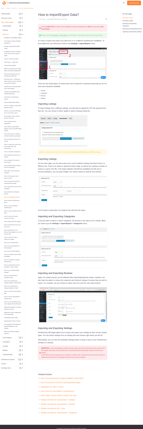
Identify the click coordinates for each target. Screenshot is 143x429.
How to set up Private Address (12, 251)
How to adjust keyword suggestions (10, 122)
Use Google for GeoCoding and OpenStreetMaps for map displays (12, 326)
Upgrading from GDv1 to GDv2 (12, 321)
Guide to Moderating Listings (11, 102)
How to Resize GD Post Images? (12, 221)
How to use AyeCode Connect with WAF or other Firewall (12, 266)
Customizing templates (10, 65)
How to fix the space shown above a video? (11, 177)
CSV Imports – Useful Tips (11, 62)
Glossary (5, 30)
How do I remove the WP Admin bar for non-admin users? (12, 111)
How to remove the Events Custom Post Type (11, 217)
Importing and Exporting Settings (132, 31)
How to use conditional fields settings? (11, 271)
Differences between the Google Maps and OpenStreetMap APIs (12, 69)
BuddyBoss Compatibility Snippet (12, 37)
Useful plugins (7, 26)
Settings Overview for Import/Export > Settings (58, 400)
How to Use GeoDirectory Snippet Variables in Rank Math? (12, 281)
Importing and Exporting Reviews (132, 28)
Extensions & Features (8, 359)
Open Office (63, 35)
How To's (14, 8)
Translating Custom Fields (11, 317)
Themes (3, 363)
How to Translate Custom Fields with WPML (12, 255)
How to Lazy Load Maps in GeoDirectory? (11, 206)
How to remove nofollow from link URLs (13, 212)
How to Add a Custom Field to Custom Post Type (12, 117)
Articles (8, 8)
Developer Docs (6, 368)
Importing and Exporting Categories (129, 25)
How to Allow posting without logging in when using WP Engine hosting (13, 128)
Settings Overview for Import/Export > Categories (59, 413)
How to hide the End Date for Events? (11, 192)
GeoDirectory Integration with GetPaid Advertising (11, 92)
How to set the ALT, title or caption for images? (11, 238)
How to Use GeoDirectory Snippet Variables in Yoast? (11, 287)
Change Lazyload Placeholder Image (12, 47)
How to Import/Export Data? (12, 197)
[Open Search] (124, 3)
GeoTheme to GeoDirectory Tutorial (11, 98)
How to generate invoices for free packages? (13, 187)
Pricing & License (6, 18)
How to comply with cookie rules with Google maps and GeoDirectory (12, 146)
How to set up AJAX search (11, 242)
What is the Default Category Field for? (11, 332)
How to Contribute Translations (12, 151)
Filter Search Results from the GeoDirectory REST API (12, 75)
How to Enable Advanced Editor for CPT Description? (12, 166)
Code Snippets (7, 337)
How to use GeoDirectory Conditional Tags (10, 276)
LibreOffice (55, 35)
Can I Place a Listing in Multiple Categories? (12, 42)
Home (2, 8)
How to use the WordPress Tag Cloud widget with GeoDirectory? (12, 302)
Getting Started (5, 13)
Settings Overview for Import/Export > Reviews (58, 404)
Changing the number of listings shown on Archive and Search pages (12, 53)
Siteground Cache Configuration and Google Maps (12, 313)
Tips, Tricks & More (7, 22)
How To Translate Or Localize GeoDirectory (12, 260)
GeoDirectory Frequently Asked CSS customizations (12, 87)
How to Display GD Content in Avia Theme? (12, 161)
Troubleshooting (7, 354)
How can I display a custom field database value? (12, 106)
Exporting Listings (127, 20)
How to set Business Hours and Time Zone (12, 225)
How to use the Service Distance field (12, 292)
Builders (5, 350)
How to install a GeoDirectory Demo (11, 201)
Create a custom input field (11, 58)
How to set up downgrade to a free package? (12, 246)
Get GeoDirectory (134, 3)
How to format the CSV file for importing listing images (12, 182)
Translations (6, 342)
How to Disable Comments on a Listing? (12, 156)
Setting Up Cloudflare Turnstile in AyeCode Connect (12, 308)
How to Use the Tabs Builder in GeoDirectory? (12, 297)
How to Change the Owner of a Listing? (12, 140)
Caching (5, 346)
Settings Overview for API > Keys (53, 408)
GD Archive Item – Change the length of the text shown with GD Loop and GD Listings (12, 81)
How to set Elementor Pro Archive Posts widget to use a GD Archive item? (13, 232)
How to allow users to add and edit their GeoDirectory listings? (12, 135)
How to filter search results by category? (12, 171)
